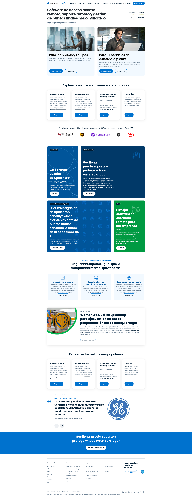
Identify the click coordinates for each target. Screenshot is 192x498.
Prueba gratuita (138, 3)
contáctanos (110, 187)
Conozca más (71, 71)
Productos (73, 3)
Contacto (49, 479)
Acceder (129, 3)
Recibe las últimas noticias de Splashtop (131, 465)
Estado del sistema (91, 469)
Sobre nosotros (52, 463)
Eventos (49, 471)
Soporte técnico (90, 466)
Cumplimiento (51, 491)
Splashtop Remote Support (82, 108)
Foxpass (127, 367)
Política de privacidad (62, 491)
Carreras (49, 474)
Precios (90, 3)
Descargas (119, 3)
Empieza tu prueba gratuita (96, 448)
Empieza (104, 115)
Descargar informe (57, 248)
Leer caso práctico (88, 340)
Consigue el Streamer (91, 475)
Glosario (49, 482)
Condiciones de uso (75, 491)
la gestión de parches (99, 185)
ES (125, 3)
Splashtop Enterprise (133, 103)
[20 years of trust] (62, 3)
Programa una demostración (95, 187)
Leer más (54, 193)
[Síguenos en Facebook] (131, 492)
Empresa (105, 3)
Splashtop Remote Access (58, 109)
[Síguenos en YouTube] (137, 492)
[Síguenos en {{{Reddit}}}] (140, 492)
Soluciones (81, 3)
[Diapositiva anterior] (56, 426)
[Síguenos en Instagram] (126, 492)
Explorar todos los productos (73, 481)
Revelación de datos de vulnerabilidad (92, 472)
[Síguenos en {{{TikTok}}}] (143, 492)
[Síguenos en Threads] (129, 492)
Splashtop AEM (109, 109)
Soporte (112, 3)
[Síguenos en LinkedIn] (123, 492)
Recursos (97, 3)
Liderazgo (49, 469)
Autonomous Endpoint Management (72, 472)
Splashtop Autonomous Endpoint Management (96, 179)
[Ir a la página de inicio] (53, 3)
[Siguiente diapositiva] (62, 426)
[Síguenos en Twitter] (134, 492)
